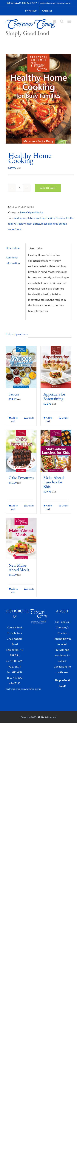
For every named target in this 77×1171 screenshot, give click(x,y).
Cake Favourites (21, 477)
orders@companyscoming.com (55, 2)
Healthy (20, 223)
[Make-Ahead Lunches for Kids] (56, 451)
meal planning (49, 223)
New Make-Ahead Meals (19, 567)
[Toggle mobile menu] (69, 21)
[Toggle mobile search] (62, 21)
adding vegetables (24, 218)
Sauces (14, 394)
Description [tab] (13, 248)
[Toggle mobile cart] (54, 21)
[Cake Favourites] (21, 451)
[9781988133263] (38, 99)
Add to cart (48, 188)
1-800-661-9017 (28, 2)
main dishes (33, 223)
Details (30, 417)
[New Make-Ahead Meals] (21, 538)
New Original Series (31, 212)
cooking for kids (45, 218)
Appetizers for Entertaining (54, 396)
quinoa (63, 223)
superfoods (14, 229)
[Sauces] (21, 367)
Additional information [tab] (13, 260)
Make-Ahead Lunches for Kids (53, 482)
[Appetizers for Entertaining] (56, 367)
